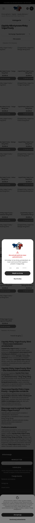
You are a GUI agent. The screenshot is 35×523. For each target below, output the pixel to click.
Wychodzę (17, 279)
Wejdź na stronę (17, 273)
